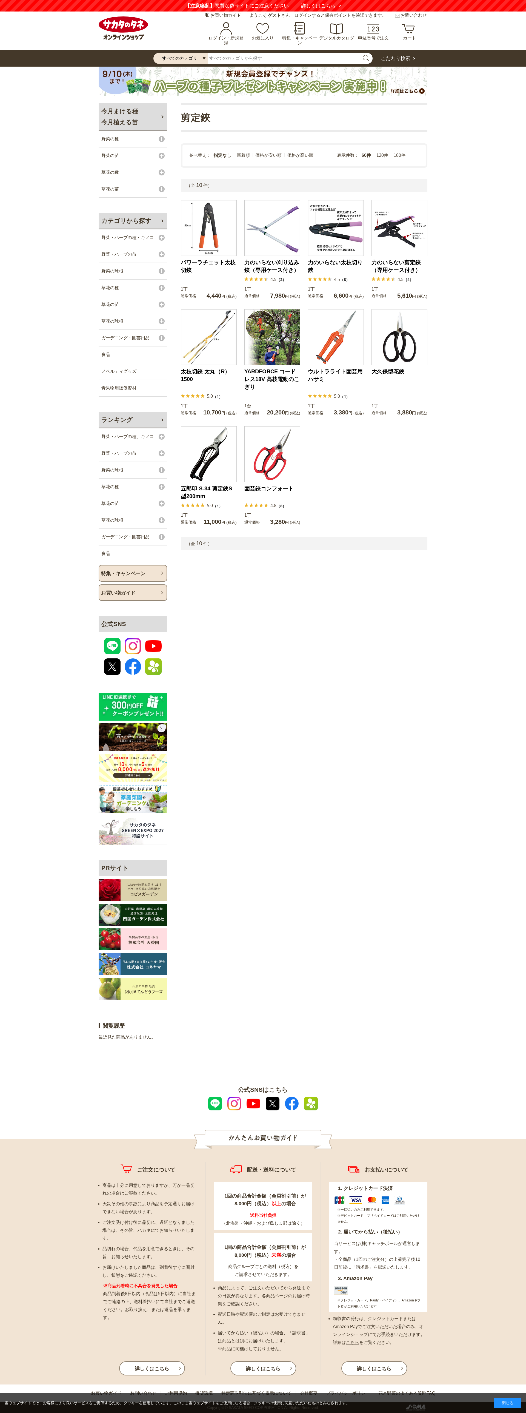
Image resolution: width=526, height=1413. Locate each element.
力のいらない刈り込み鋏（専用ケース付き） (271, 266)
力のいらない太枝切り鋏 (335, 266)
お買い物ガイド (225, 15)
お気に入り (263, 38)
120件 (382, 155)
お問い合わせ (414, 15)
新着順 (243, 155)
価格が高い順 (300, 155)
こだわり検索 (395, 58)
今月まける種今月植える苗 (119, 117)
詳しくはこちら (328, 5)
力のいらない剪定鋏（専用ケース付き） (396, 266)
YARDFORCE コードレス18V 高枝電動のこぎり (271, 379)
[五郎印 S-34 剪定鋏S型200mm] (209, 454)
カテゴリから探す (126, 220)
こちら (352, 1342)
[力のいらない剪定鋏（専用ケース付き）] (399, 228)
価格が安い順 (268, 155)
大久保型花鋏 (387, 371)
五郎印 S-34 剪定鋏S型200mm (206, 492)
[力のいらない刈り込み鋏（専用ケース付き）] (272, 228)
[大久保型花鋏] (399, 337)
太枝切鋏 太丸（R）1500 (205, 375)
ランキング (117, 419)
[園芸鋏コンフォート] (272, 454)
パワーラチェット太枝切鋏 (208, 266)
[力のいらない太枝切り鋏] (336, 228)
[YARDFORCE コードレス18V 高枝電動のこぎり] (272, 337)
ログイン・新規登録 (226, 40)
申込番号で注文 (373, 38)
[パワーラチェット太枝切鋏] (209, 228)
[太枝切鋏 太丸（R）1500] (209, 337)
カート (409, 38)
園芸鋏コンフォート (269, 488)
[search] (366, 58)
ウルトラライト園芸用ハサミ (335, 375)
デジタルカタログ (336, 38)
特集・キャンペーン (299, 40)
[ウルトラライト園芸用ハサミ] (336, 337)
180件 (399, 155)
